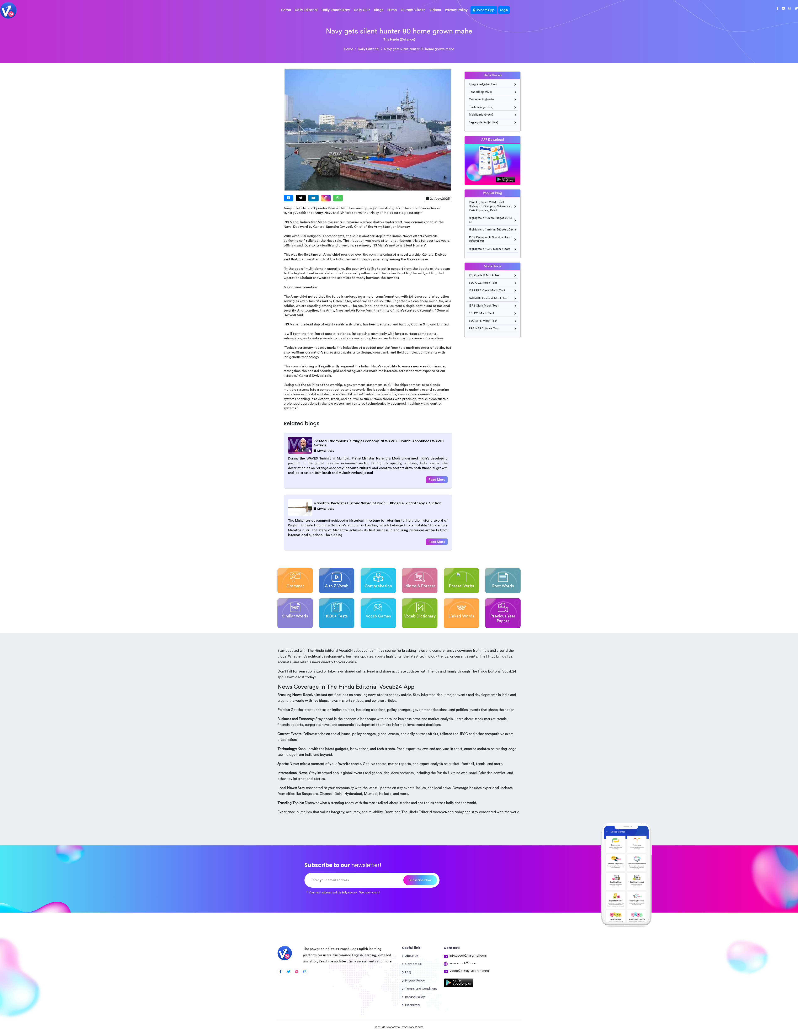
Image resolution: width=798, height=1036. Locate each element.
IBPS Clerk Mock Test (484, 305)
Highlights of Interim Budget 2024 (491, 229)
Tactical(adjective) (481, 107)
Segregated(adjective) (483, 122)
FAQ (408, 972)
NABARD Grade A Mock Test (489, 298)
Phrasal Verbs (461, 586)
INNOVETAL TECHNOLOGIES (405, 1027)
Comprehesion (378, 586)
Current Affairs (413, 9)
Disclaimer (412, 1005)
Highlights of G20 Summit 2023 (489, 249)
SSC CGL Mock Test (483, 282)
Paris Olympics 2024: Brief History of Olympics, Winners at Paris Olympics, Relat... (490, 206)
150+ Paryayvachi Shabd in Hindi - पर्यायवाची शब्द (490, 239)
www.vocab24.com (463, 963)
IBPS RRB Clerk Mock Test (487, 290)
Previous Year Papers (502, 618)
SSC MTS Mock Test (483, 320)
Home (286, 9)
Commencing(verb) (481, 99)
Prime (392, 9)
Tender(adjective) (480, 92)
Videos (435, 9)
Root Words (503, 586)
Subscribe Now (420, 880)
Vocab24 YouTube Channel (469, 971)
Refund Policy (415, 997)
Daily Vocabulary (335, 9)
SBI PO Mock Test (481, 313)
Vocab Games (378, 616)
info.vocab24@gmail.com (468, 955)
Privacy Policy (456, 9)
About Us (411, 956)
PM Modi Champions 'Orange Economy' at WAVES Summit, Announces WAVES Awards (379, 443)
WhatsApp (485, 10)
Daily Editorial (306, 9)
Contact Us (413, 964)
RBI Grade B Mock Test (485, 275)
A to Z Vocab (337, 586)
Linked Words (461, 616)
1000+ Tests (337, 616)
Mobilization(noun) (481, 114)
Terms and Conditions (421, 989)
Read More (437, 479)
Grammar (295, 586)
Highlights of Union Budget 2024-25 (491, 220)
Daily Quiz (362, 9)
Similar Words (295, 616)
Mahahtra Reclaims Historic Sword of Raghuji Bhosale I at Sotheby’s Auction (377, 503)
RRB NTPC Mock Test (484, 328)
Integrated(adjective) (483, 84)
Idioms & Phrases (420, 586)
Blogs (378, 9)
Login (504, 10)
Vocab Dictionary (420, 616)
